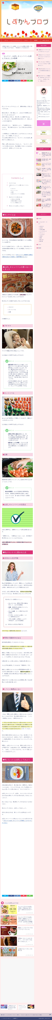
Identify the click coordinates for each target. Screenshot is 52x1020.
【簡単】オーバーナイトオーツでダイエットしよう (44, 50)
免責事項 (15, 1018)
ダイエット (42, 232)
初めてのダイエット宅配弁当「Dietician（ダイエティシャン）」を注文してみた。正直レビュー (44, 78)
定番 (12, 192)
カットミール (14, 190)
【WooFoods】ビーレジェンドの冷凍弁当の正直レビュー (44, 70)
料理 (3, 53)
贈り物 (41, 241)
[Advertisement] (17, 93)
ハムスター (42, 234)
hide (22, 178)
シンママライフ (16, 40)
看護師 (35, 40)
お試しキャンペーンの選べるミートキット (19, 186)
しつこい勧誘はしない (16, 202)
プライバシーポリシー (7, 1018)
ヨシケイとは (12, 183)
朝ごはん (42, 239)
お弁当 (41, 227)
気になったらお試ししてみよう (16, 205)
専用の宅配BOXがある (16, 200)
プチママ (13, 188)
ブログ (26, 40)
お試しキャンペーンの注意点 (18, 193)
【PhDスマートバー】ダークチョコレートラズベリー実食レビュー (44, 56)
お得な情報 (42, 229)
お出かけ (42, 226)
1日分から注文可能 (15, 199)
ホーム (6, 40)
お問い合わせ (45, 40)
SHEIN (39, 218)
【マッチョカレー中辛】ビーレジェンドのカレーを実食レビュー (44, 63)
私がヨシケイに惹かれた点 (15, 197)
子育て (41, 236)
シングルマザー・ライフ (42, 223)
